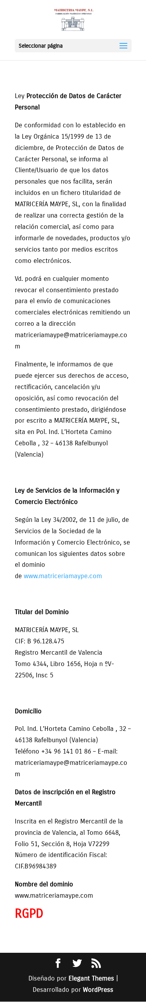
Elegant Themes (91, 978)
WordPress (98, 990)
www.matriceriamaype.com (63, 576)
